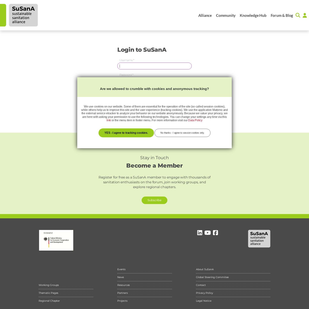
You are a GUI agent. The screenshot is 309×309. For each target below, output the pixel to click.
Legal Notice (203, 300)
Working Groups (49, 285)
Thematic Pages (48, 293)
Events (121, 269)
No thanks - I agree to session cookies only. (182, 132)
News (120, 277)
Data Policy (195, 120)
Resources (123, 285)
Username (126, 60)
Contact (201, 285)
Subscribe (154, 200)
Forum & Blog (282, 15)
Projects (122, 300)
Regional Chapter (49, 300)
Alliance (205, 15)
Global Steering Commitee (212, 277)
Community (226, 15)
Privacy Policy (204, 293)
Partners (122, 293)
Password (126, 75)
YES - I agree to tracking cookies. (126, 132)
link (109, 120)
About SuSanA (205, 269)
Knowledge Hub (253, 15)
